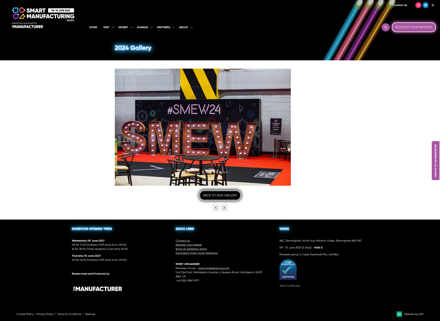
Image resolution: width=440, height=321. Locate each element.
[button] (386, 27)
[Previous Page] (215, 207)
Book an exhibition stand (191, 249)
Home (93, 27)
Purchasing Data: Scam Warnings (197, 253)
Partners (163, 27)
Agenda (142, 27)
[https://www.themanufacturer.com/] (97, 298)
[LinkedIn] (425, 5)
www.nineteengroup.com (213, 268)
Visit (106, 27)
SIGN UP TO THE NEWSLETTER (435, 160)
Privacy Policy (45, 314)
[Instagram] (418, 5)
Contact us (183, 240)
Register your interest (189, 244)
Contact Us (400, 5)
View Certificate (289, 285)
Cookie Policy (24, 314)
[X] (433, 5)
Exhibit (123, 27)
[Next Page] (224, 207)
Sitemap (90, 314)
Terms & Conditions (69, 314)
